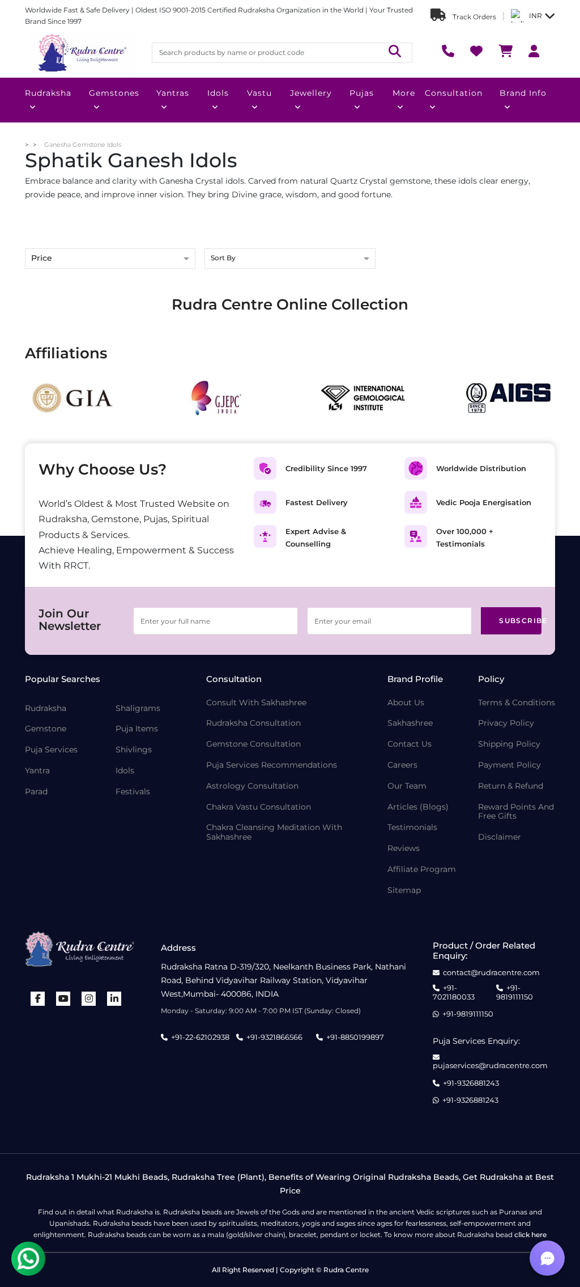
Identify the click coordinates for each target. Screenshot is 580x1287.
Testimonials (412, 827)
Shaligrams (138, 708)
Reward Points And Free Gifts (516, 812)
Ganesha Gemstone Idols (82, 145)
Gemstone (45, 729)
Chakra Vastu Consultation (258, 807)
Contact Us (409, 744)
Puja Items (137, 729)
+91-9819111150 (514, 992)
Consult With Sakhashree (256, 703)
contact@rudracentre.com (491, 972)
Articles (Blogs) (418, 807)
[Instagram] (89, 999)
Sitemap (404, 890)
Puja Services (51, 750)
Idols (218, 93)
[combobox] (289, 259)
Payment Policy (509, 765)
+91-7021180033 (454, 992)
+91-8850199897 (355, 1037)
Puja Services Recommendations (271, 765)
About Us (405, 703)
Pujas (361, 93)
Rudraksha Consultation (253, 723)
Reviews (403, 848)
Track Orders (473, 16)
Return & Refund (510, 786)
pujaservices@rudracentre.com (490, 1065)
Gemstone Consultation (253, 744)
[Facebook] (38, 999)
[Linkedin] (114, 999)
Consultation (454, 93)
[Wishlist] (476, 52)
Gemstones (114, 93)
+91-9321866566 (274, 1037)
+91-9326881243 (471, 1083)
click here (530, 1234)
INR (535, 15)
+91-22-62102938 (200, 1037)
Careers (402, 765)
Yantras (172, 93)
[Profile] (533, 52)
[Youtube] (63, 999)
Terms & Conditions (516, 703)
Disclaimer (499, 837)
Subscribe (520, 620)
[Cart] (505, 52)
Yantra (37, 771)
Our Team (407, 786)
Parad (36, 792)
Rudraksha (48, 93)
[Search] (394, 52)
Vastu (259, 93)
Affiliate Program (421, 869)
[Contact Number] (448, 52)
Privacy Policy (506, 723)
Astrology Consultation (252, 786)
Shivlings (134, 750)
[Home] (81, 52)
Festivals (133, 792)
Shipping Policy (509, 744)
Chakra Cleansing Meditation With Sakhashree (274, 832)
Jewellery (311, 93)
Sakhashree (410, 723)
